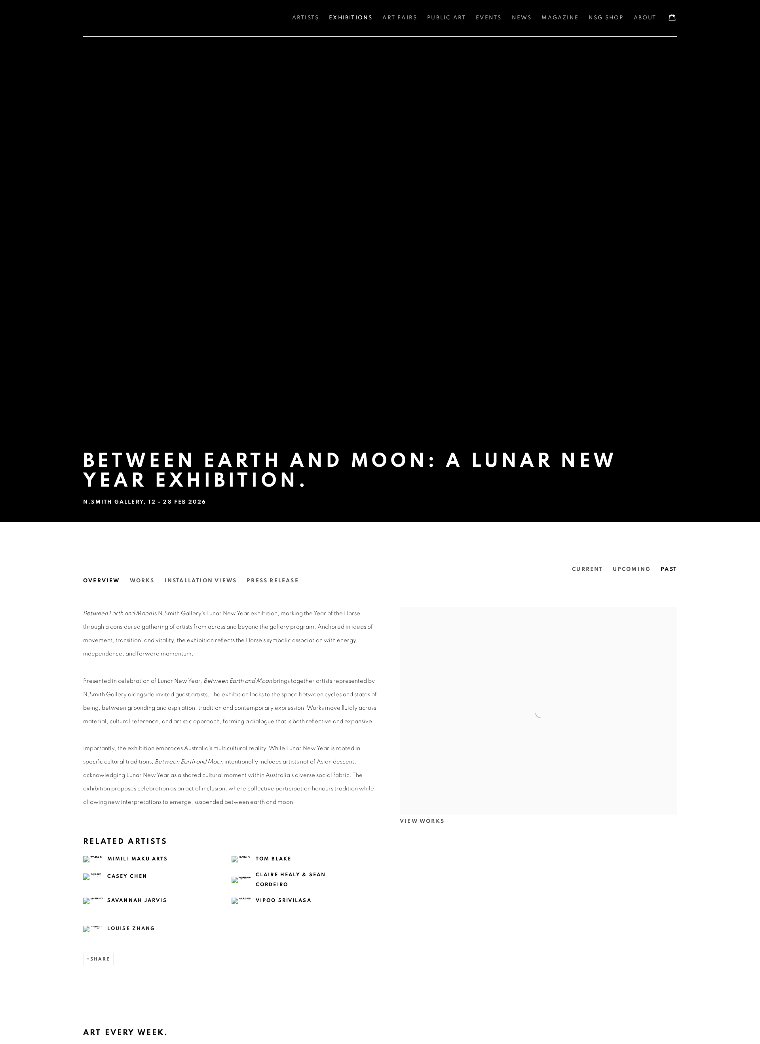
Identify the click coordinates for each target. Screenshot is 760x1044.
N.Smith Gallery (114, 18)
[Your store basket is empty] (672, 18)
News (522, 18)
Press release (273, 581)
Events (489, 18)
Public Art (446, 18)
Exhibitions (350, 18)
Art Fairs (399, 18)
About (645, 18)
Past (669, 569)
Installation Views (201, 581)
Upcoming (632, 569)
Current (587, 569)
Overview (101, 581)
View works (422, 821)
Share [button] (100, 959)
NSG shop (606, 18)
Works (142, 581)
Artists (305, 18)
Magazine (560, 18)
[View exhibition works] (538, 613)
